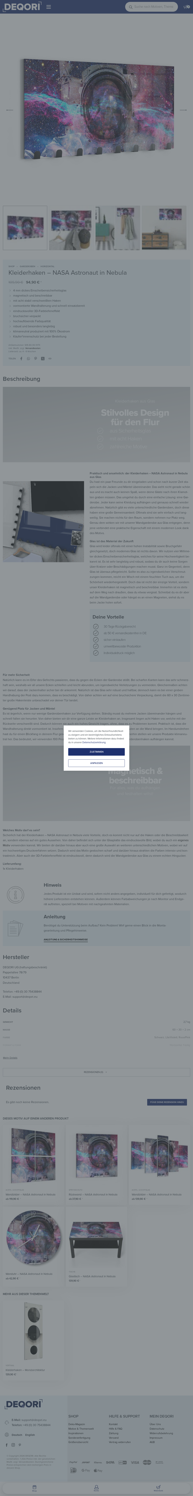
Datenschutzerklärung (94, 742)
